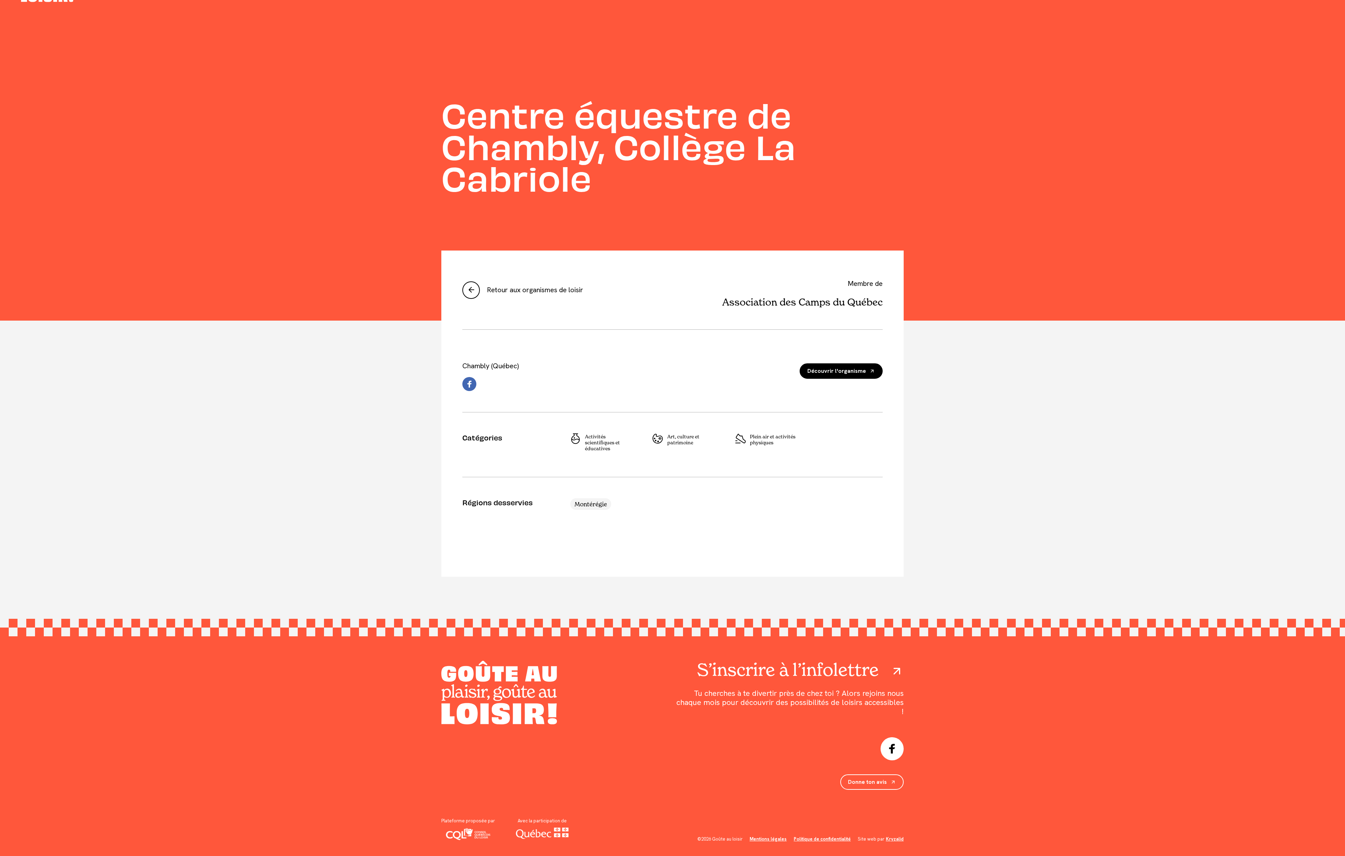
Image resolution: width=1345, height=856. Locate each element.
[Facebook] (469, 384)
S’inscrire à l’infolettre (788, 669)
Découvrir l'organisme (836, 371)
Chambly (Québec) (490, 365)
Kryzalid (895, 839)
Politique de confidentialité (822, 839)
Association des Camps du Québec (802, 302)
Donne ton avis (867, 782)
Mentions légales (768, 839)
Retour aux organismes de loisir (535, 289)
